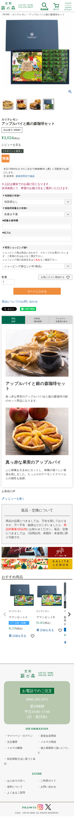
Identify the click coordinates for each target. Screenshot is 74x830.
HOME (6, 14)
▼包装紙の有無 (11, 195)
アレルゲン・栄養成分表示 (60, 320)
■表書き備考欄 (10, 220)
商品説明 (13, 320)
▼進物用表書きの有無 (15, 208)
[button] (5, 614)
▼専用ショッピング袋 (15, 247)
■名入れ (6, 232)
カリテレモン (19, 14)
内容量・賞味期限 (37, 320)
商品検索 (44, 9)
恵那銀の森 (17, 6)
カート (56, 9)
